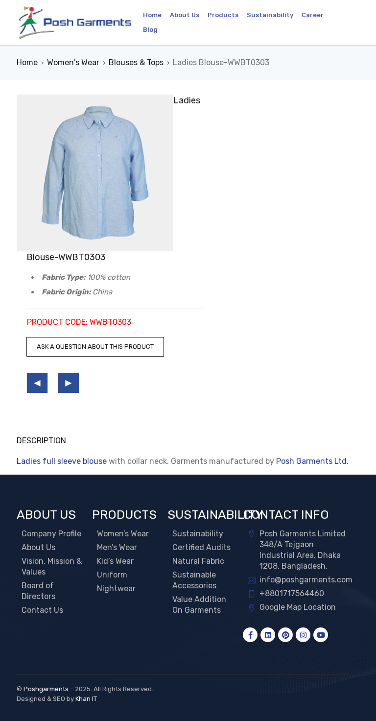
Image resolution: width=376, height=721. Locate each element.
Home (27, 62)
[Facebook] (250, 634)
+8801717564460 (291, 593)
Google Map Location (297, 607)
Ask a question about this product (95, 346)
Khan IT (86, 698)
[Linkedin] (267, 634)
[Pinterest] (285, 634)
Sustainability (197, 533)
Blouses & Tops (136, 62)
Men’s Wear (117, 547)
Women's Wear (73, 62)
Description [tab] (41, 440)
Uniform (112, 574)
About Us (38, 547)
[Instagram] (303, 634)
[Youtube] (320, 634)
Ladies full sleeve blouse (62, 461)
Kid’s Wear (115, 561)
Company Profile (51, 533)
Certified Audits (201, 547)
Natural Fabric (198, 561)
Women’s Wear (123, 533)
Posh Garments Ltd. (312, 461)
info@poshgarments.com (305, 579)
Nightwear (116, 588)
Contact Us (42, 610)
